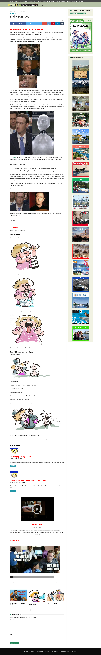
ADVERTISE (81, 1)
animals (17, 577)
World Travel (26, 651)
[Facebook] (92, 1)
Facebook (31, 577)
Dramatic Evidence (52, 603)
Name (11, 630)
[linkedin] (57, 23)
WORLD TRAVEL (17, 1)
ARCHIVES (36, 1)
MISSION (63, 1)
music (48, 577)
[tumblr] (62, 23)
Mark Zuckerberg (41, 577)
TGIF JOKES (68, 1)
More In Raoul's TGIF (38, 586)
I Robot (26, 161)
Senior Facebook (33, 604)
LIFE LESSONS (43, 1)
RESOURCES (74, 1)
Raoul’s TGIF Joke (55, 651)
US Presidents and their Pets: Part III (17, 604)
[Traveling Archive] (33, 5)
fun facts (35, 577)
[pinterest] (53, 23)
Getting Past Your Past (59, 582)
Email (11, 634)
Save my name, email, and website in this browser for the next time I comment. (24, 639)
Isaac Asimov (13, 157)
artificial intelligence (24, 577)
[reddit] (49, 23)
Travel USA (33, 651)
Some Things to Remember (16, 582)
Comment (12, 619)
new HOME (11, 1)
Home (11, 11)
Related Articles (14, 586)
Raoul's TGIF (16, 11)
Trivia (68, 651)
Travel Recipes (47, 651)
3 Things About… (39, 651)
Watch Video (13, 465)
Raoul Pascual (13, 20)
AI (13, 577)
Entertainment (63, 651)
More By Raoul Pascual (26, 586)
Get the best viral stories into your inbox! (77, 13)
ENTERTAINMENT (50, 1)
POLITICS (58, 1)
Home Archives (74, 651)
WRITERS (31, 1)
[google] (44, 23)
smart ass (52, 577)
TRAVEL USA (25, 1)
